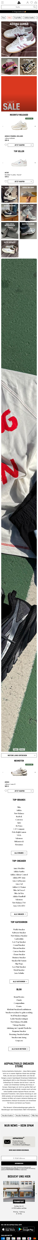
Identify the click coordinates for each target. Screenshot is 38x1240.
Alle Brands (19, 853)
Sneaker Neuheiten (22, 1115)
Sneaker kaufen (7, 1115)
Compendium (19, 1003)
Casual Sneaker (19, 945)
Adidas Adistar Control (19, 874)
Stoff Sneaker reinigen (19, 1015)
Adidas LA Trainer (19, 887)
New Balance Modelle (19, 1021)
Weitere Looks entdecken (17, 755)
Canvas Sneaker (19, 951)
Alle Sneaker (19, 914)
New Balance (19, 813)
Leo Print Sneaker (19, 966)
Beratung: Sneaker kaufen (19, 1034)
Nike (19, 807)
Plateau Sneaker (19, 948)
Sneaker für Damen (19, 960)
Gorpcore (19, 1040)
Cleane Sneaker (19, 954)
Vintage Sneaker (19, 1025)
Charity (19, 1000)
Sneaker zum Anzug (19, 1037)
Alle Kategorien (19, 981)
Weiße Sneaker (19, 929)
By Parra (19, 825)
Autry (19, 822)
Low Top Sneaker (19, 942)
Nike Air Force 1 (19, 890)
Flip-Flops (19, 963)
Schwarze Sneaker (19, 932)
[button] (6, 145)
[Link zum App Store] (8, 1229)
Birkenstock (19, 841)
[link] (19, 2)
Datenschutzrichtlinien (12, 1168)
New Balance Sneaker (19, 935)
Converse (19, 819)
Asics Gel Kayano (19, 880)
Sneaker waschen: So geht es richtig (19, 1012)
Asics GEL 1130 (19, 905)
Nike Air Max (19, 893)
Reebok (19, 816)
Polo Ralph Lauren (19, 832)
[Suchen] (35, 7)
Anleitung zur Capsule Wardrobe (19, 1028)
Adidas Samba (29, 17)
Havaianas (19, 844)
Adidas (19, 810)
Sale (9, 17)
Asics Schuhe (19, 973)
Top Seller (17, 17)
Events (19, 1006)
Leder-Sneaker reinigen (19, 1018)
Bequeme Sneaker (19, 1031)
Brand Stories (19, 996)
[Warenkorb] (36, 3)
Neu (3, 17)
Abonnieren (19, 1163)
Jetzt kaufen (19, 145)
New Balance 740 (19, 902)
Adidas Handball (19, 896)
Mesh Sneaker (19, 970)
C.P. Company (19, 829)
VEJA (19, 835)
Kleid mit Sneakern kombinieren (19, 1009)
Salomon (19, 838)
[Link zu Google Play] (26, 1229)
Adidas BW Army (19, 877)
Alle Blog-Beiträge (19, 1049)
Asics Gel (19, 884)
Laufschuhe (19, 938)
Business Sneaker (19, 957)
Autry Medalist (19, 868)
